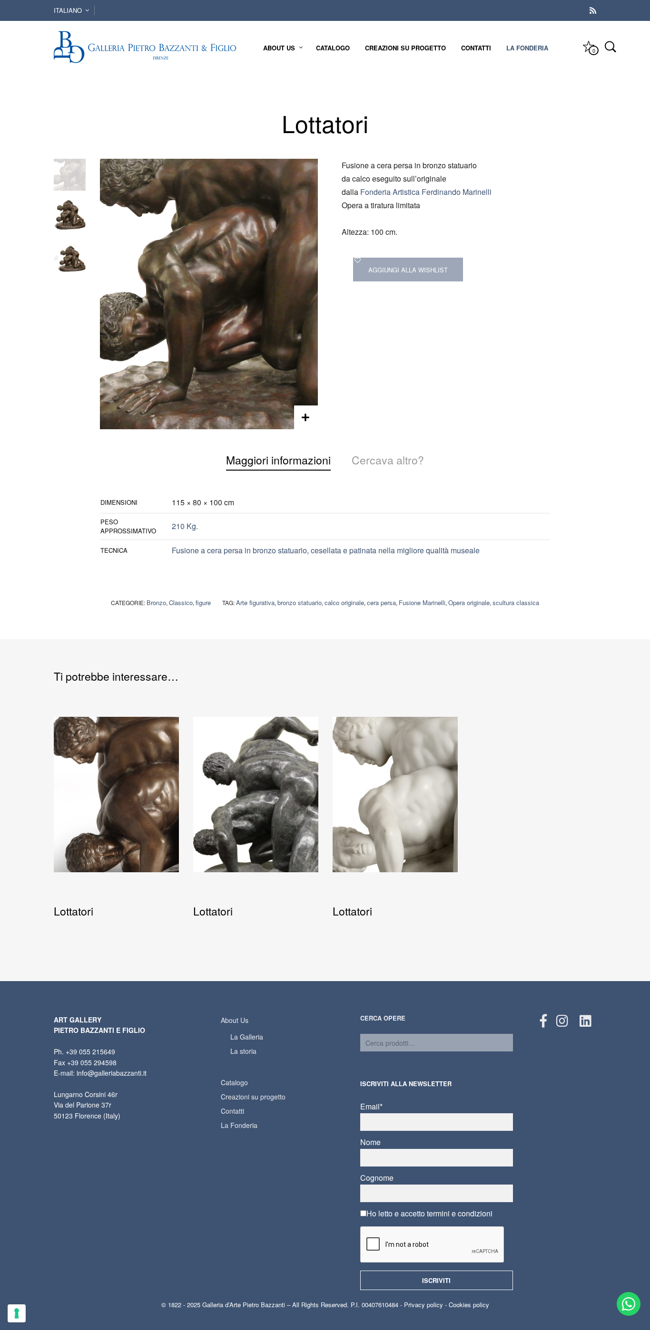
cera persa (381, 602)
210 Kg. (185, 526)
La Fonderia (527, 47)
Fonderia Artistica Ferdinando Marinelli (426, 191)
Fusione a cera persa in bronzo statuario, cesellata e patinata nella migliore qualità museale (326, 550)
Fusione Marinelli (422, 602)
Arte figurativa (255, 602)
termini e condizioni (459, 1213)
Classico (181, 602)
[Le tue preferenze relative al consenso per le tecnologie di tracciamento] (17, 1313)
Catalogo (333, 47)
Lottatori (73, 911)
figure (203, 602)
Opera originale (469, 602)
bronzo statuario (299, 602)
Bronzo (156, 602)
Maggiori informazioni (278, 460)
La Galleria (246, 1036)
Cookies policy (469, 1304)
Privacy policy (423, 1304)
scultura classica (515, 602)
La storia (243, 1051)
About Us (279, 47)
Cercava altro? (388, 460)
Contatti (476, 47)
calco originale (344, 602)
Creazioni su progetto (405, 47)
